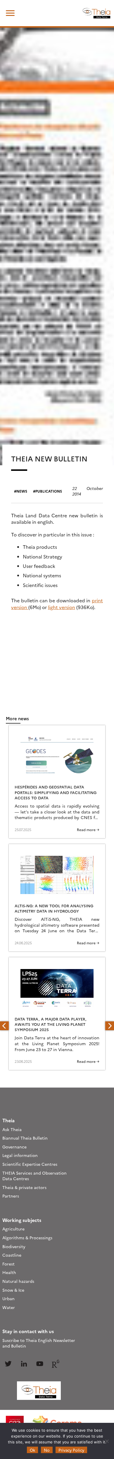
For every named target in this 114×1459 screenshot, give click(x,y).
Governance (14, 1147)
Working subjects (21, 1220)
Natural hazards (18, 1281)
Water (8, 1307)
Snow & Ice (13, 1290)
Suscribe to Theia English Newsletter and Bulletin (38, 1343)
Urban (8, 1298)
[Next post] (109, 1025)
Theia (8, 1120)
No (47, 1450)
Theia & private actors (24, 1187)
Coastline (11, 1255)
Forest (8, 1264)
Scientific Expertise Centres (29, 1164)
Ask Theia (12, 1129)
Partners (10, 1196)
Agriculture (13, 1229)
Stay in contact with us (28, 1331)
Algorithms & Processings (27, 1237)
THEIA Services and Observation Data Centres (34, 1176)
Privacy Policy (71, 1450)
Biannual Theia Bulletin (25, 1138)
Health (9, 1272)
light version (61, 607)
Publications (48, 490)
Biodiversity (13, 1246)
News (21, 490)
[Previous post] (4, 1025)
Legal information (20, 1155)
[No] (107, 1441)
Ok (32, 1450)
